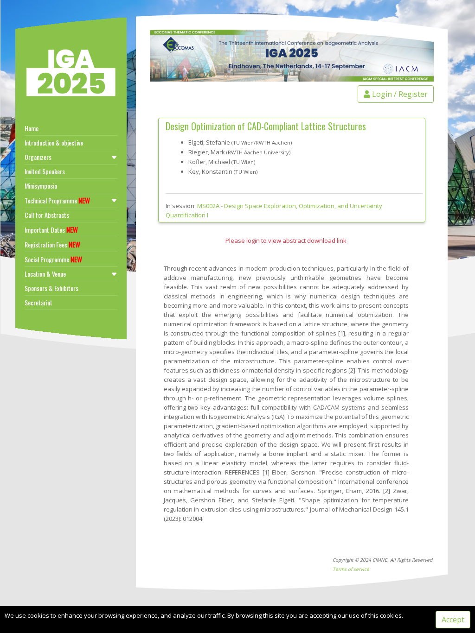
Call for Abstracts (47, 215)
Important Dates (51, 229)
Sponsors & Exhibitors (51, 288)
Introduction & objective (54, 142)
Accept (453, 619)
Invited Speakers (45, 171)
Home (32, 128)
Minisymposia (41, 185)
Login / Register (399, 94)
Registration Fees (52, 244)
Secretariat (38, 302)
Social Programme (53, 259)
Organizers (38, 157)
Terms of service (351, 569)
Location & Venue (45, 274)
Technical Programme (57, 200)
